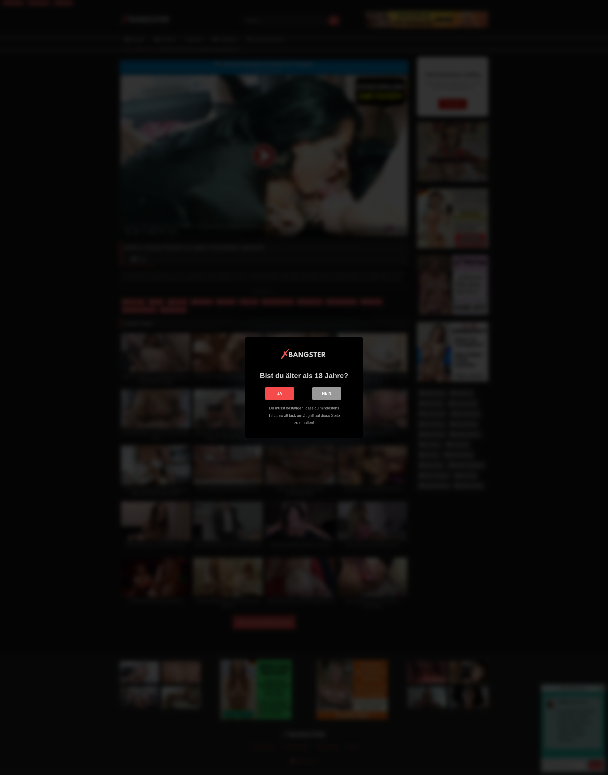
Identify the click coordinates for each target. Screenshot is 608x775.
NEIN (326, 393)
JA (279, 393)
